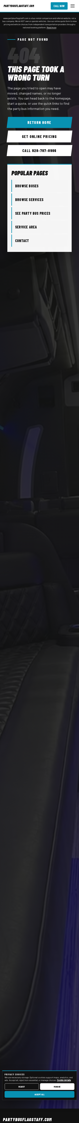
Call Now (59, 6)
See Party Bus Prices (32, 213)
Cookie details (64, 1080)
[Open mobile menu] (72, 6)
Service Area (26, 227)
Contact (22, 240)
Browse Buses (27, 186)
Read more (51, 27)
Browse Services (29, 199)
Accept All (40, 1094)
